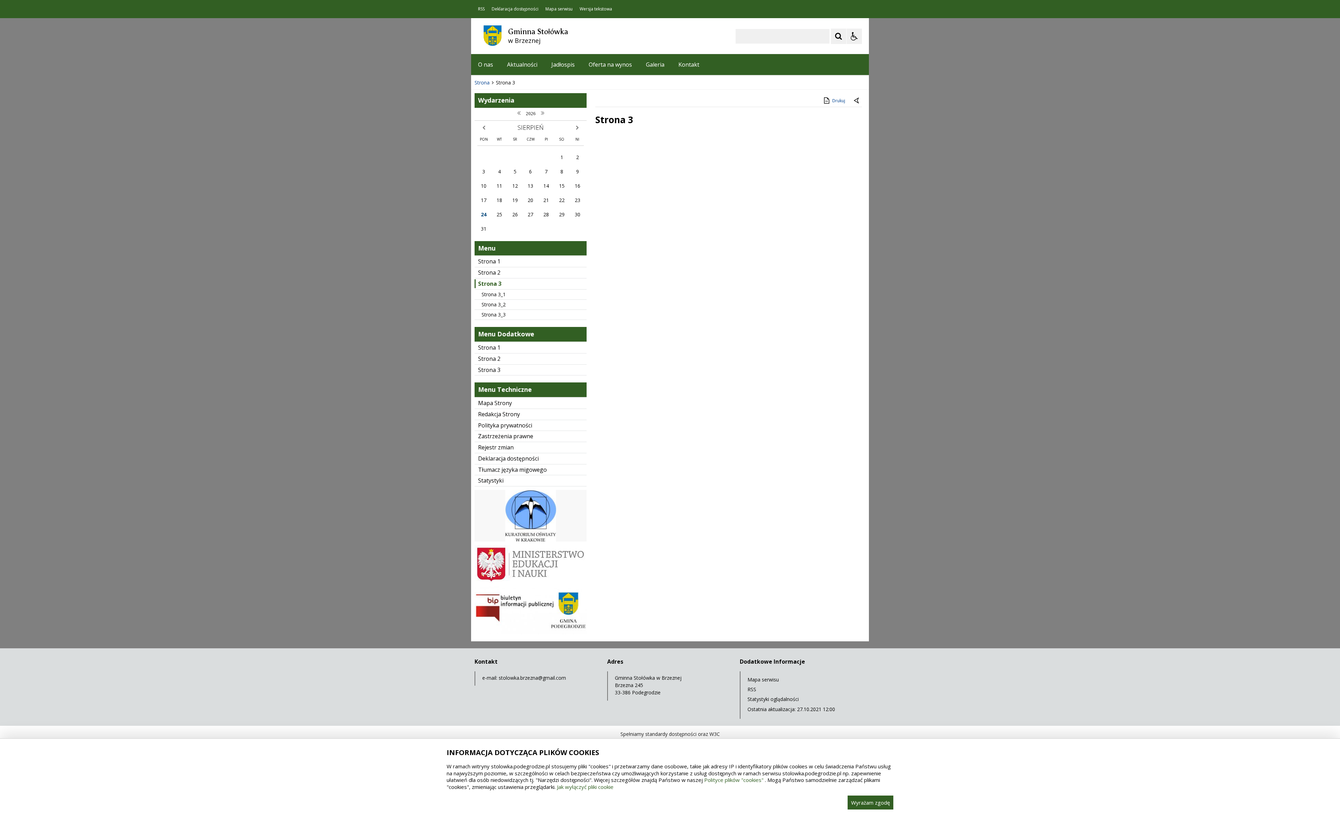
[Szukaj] (838, 36)
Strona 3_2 (494, 304)
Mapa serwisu (559, 9)
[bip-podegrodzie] (531, 632)
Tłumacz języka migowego (512, 469)
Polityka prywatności (505, 425)
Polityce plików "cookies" (734, 779)
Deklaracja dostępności (515, 9)
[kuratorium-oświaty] (531, 540)
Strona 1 (489, 261)
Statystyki (491, 480)
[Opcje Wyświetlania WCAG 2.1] (854, 36)
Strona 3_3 (494, 314)
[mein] (531, 581)
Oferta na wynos (610, 64)
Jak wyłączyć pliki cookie (585, 786)
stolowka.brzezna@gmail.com (532, 677)
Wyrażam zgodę (870, 802)
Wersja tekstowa (596, 9)
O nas (485, 64)
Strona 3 (489, 284)
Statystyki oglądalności (773, 699)
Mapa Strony (495, 403)
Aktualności (522, 64)
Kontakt (688, 64)
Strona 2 (489, 272)
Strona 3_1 (494, 294)
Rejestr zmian (496, 447)
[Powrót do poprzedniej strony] (857, 101)
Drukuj (838, 101)
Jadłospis (563, 64)
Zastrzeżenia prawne (505, 436)
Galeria (655, 64)
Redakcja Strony (499, 414)
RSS (481, 9)
